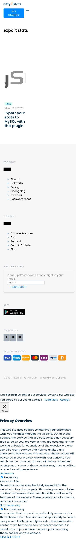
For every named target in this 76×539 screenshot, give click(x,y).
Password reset (21, 199)
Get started (13, 13)
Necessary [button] (7, 473)
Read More (51, 399)
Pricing (15, 187)
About (15, 179)
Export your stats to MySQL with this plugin (15, 119)
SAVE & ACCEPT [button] (10, 537)
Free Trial (16, 195)
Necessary (11, 477)
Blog (13, 249)
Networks (17, 183)
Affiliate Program (22, 233)
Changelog (18, 191)
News (8, 104)
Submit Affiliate (21, 245)
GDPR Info (61, 377)
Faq (13, 237)
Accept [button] (65, 399)
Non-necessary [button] (10, 505)
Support (16, 241)
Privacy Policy (47, 377)
